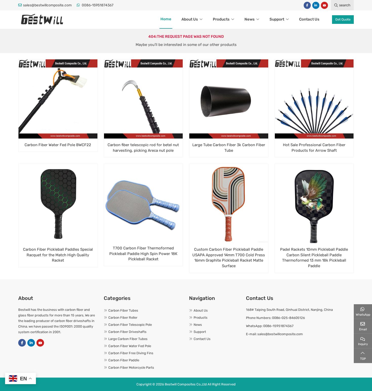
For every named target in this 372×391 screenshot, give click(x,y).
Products (221, 19)
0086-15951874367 (97, 5)
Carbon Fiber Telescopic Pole (130, 325)
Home (165, 19)
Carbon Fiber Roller (122, 317)
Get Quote (342, 19)
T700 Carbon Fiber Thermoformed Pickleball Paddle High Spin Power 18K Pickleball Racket (143, 254)
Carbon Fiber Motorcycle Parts (131, 367)
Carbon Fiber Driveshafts (127, 332)
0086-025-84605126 (288, 318)
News (249, 19)
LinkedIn (315, 5)
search (344, 5)
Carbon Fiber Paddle (123, 360)
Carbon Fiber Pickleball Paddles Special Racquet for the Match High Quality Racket (58, 255)
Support (277, 19)
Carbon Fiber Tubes (123, 310)
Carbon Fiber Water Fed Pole (129, 346)
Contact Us (309, 19)
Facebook (307, 5)
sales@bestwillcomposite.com (47, 5)
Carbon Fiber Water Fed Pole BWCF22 (58, 145)
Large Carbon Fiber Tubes (128, 339)
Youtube (324, 5)
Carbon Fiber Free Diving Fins (130, 353)
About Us (189, 19)
